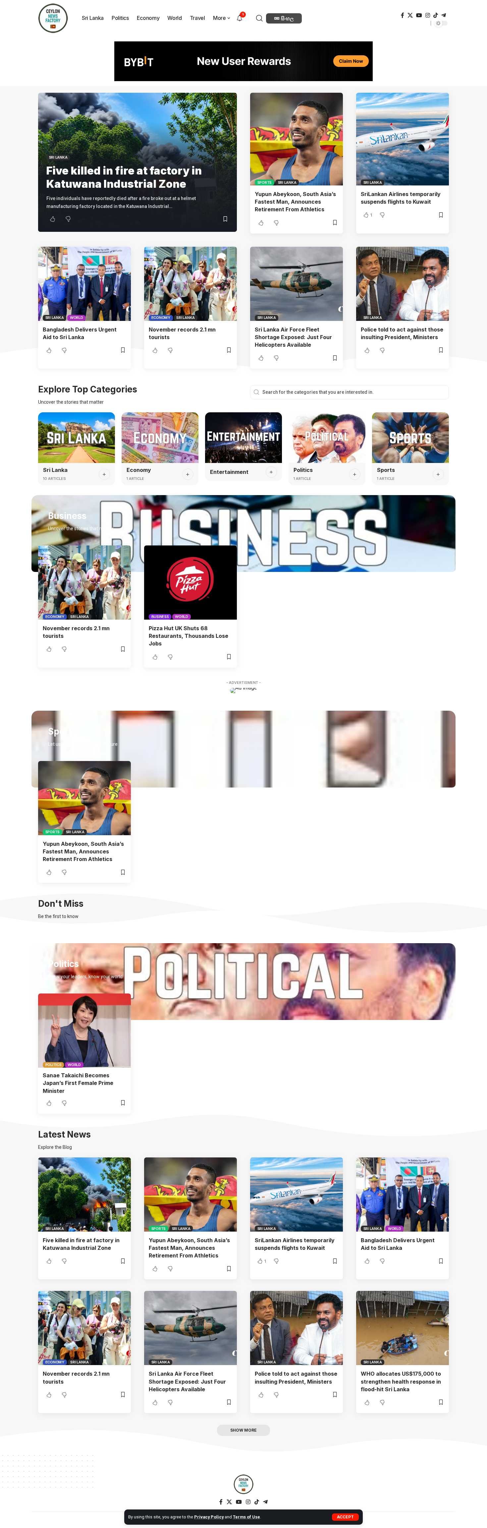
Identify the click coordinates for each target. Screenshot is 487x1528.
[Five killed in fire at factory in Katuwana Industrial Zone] (84, 1194)
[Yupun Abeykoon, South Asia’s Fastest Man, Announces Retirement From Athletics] (296, 139)
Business (160, 616)
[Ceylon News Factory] (243, 1484)
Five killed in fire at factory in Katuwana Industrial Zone (124, 177)
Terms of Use (246, 1516)
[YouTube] (419, 15)
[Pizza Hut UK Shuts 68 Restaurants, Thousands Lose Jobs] (190, 582)
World (76, 317)
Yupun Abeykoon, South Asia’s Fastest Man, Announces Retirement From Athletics (295, 202)
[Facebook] (402, 15)
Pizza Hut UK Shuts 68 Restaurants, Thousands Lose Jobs (188, 636)
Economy (160, 317)
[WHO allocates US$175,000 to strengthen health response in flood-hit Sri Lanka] (402, 1328)
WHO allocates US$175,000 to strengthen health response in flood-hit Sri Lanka (401, 1381)
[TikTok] (436, 15)
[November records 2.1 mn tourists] (190, 284)
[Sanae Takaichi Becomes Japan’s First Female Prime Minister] (84, 1030)
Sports (264, 182)
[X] (410, 15)
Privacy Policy (209, 1516)
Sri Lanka (58, 157)
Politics (303, 470)
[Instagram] (428, 15)
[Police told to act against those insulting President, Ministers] (402, 284)
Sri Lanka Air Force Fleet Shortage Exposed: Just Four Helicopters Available (293, 337)
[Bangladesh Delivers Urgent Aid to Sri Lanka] (84, 284)
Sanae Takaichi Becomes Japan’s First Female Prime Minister (78, 1083)
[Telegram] (444, 15)
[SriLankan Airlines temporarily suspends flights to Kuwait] (402, 139)
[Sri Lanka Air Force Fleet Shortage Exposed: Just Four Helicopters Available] (296, 284)
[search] (260, 18)
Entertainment (229, 472)
